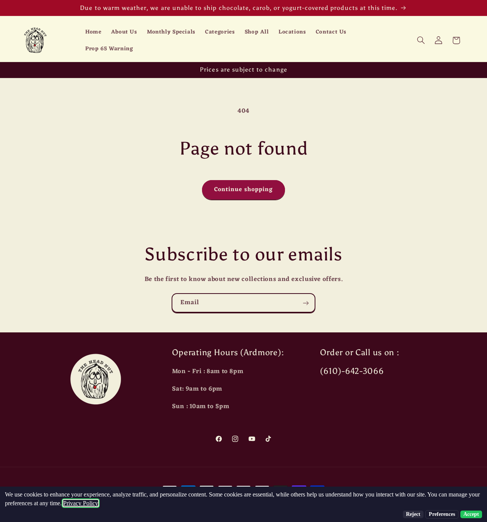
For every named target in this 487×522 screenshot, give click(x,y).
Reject (413, 514)
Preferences (442, 514)
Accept (471, 514)
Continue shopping (243, 189)
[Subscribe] (306, 303)
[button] (421, 40)
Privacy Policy (80, 503)
